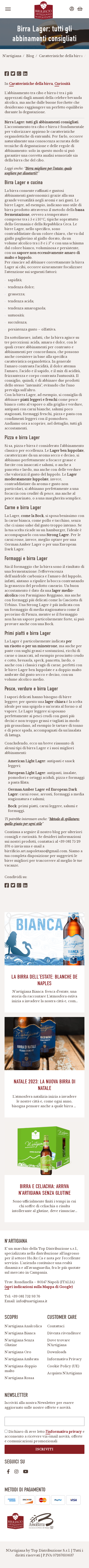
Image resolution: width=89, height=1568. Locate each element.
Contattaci (55, 1326)
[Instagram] (16, 1471)
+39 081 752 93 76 (26, 1296)
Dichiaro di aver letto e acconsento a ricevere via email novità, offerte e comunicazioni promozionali (44, 1436)
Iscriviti (45, 1449)
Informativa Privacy (64, 1359)
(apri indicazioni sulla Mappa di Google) (39, 1287)
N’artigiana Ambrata (22, 1359)
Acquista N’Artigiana (64, 1373)
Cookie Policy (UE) (63, 1366)
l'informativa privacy (64, 1432)
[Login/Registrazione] (72, 9)
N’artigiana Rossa (19, 1378)
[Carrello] (80, 9)
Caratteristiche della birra (31, 84)
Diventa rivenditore (64, 1333)
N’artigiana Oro (18, 1352)
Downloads (56, 1352)
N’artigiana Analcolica (23, 1326)
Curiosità (62, 84)
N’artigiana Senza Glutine (19, 1342)
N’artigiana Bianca (20, 1333)
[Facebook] (8, 1471)
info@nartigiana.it (31, 1301)
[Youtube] (26, 1471)
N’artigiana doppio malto (21, 1368)
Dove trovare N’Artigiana (58, 1342)
